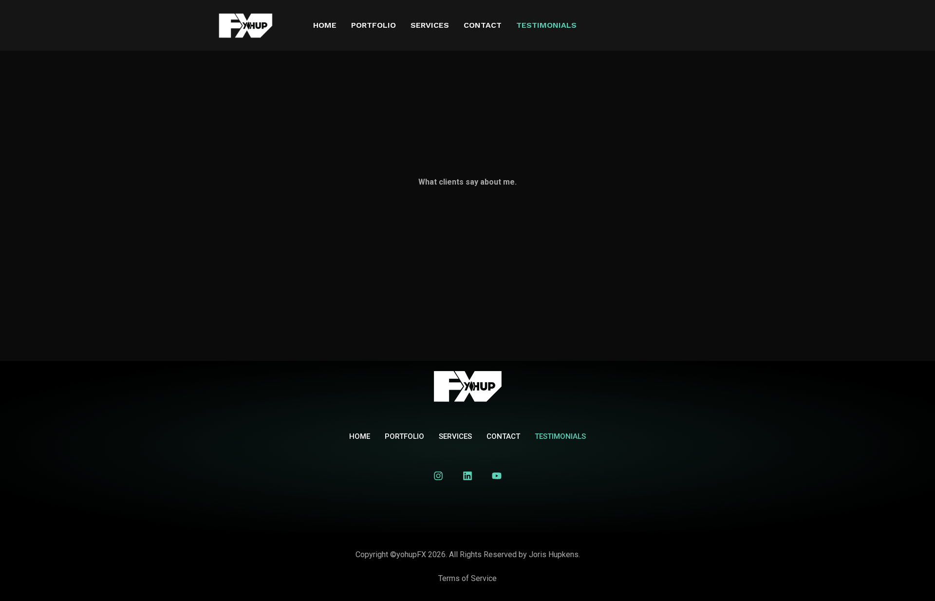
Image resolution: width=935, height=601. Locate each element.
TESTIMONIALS (546, 25)
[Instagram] (438, 476)
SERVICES (430, 25)
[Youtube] (496, 476)
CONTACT (483, 25)
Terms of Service (467, 578)
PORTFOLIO (373, 25)
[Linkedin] (467, 476)
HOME (325, 25)
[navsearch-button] (730, 27)
